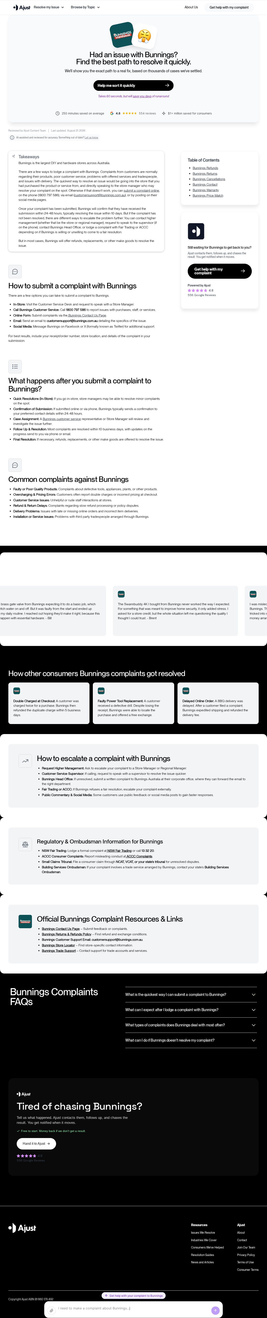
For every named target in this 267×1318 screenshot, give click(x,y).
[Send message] (215, 1311)
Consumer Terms (248, 1269)
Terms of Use (245, 1262)
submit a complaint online (141, 190)
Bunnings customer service (62, 419)
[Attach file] (51, 1311)
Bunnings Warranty (206, 190)
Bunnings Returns (205, 173)
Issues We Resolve (203, 1232)
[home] (21, 7)
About (241, 1232)
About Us (191, 7)
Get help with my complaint (229, 7)
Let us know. (91, 137)
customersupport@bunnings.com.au (99, 195)
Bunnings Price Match (208, 196)
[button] (49, 7)
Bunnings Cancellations (209, 179)
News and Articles (202, 1262)
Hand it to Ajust (34, 1143)
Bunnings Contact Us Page (87, 315)
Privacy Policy (246, 1255)
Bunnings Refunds (205, 168)
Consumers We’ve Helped (207, 1247)
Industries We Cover (204, 1240)
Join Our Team (246, 1247)
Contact (242, 1240)
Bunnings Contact (205, 184)
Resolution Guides (202, 1255)
